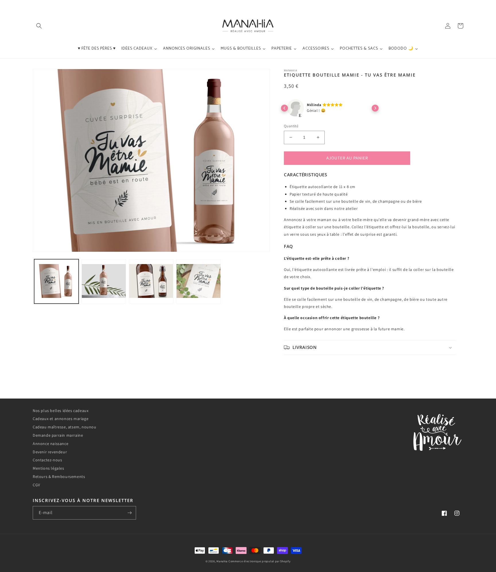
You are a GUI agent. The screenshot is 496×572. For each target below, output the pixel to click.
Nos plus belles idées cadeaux (60, 410)
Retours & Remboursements (59, 476)
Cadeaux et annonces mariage (60, 418)
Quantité (291, 126)
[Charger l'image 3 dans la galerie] (151, 281)
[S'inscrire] (129, 513)
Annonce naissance (50, 443)
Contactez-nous (47, 459)
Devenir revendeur (50, 451)
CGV (36, 484)
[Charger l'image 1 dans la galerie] (56, 281)
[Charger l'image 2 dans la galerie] (104, 281)
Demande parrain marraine (58, 435)
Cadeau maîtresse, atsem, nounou (64, 427)
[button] (39, 25)
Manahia (222, 561)
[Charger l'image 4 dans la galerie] (198, 281)
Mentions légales (48, 468)
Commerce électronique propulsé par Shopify (259, 561)
